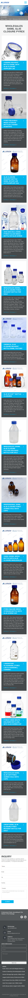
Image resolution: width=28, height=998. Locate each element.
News (6, 19)
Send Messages (6, 943)
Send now (14, 962)
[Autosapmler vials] (6, 2)
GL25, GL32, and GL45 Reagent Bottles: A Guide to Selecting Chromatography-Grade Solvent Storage (14, 971)
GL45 (10, 19)
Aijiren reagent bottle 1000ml (17, 986)
